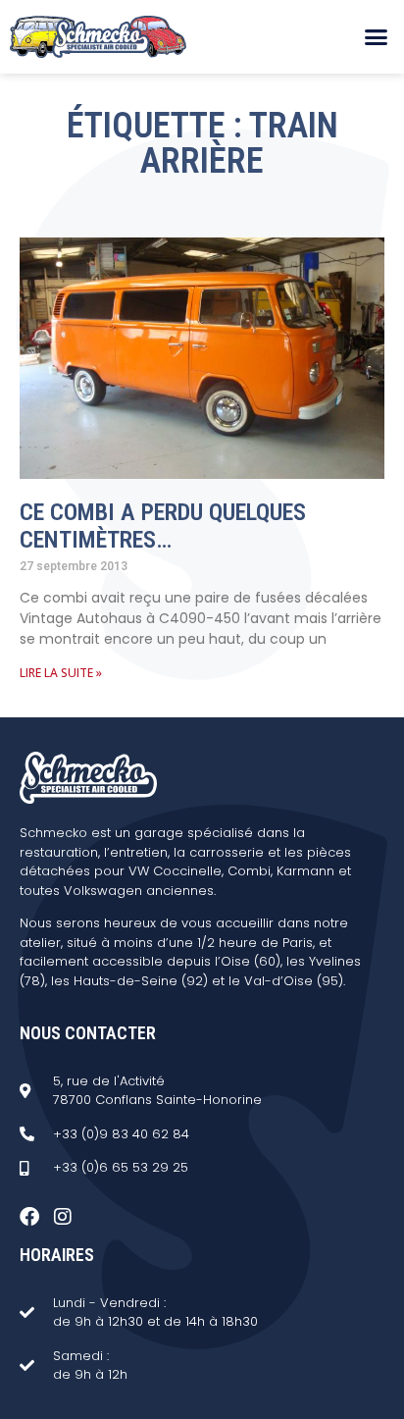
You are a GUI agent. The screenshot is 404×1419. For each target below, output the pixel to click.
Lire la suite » (61, 672)
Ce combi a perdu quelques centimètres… (163, 526)
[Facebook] (29, 1217)
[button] (375, 37)
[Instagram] (63, 1217)
